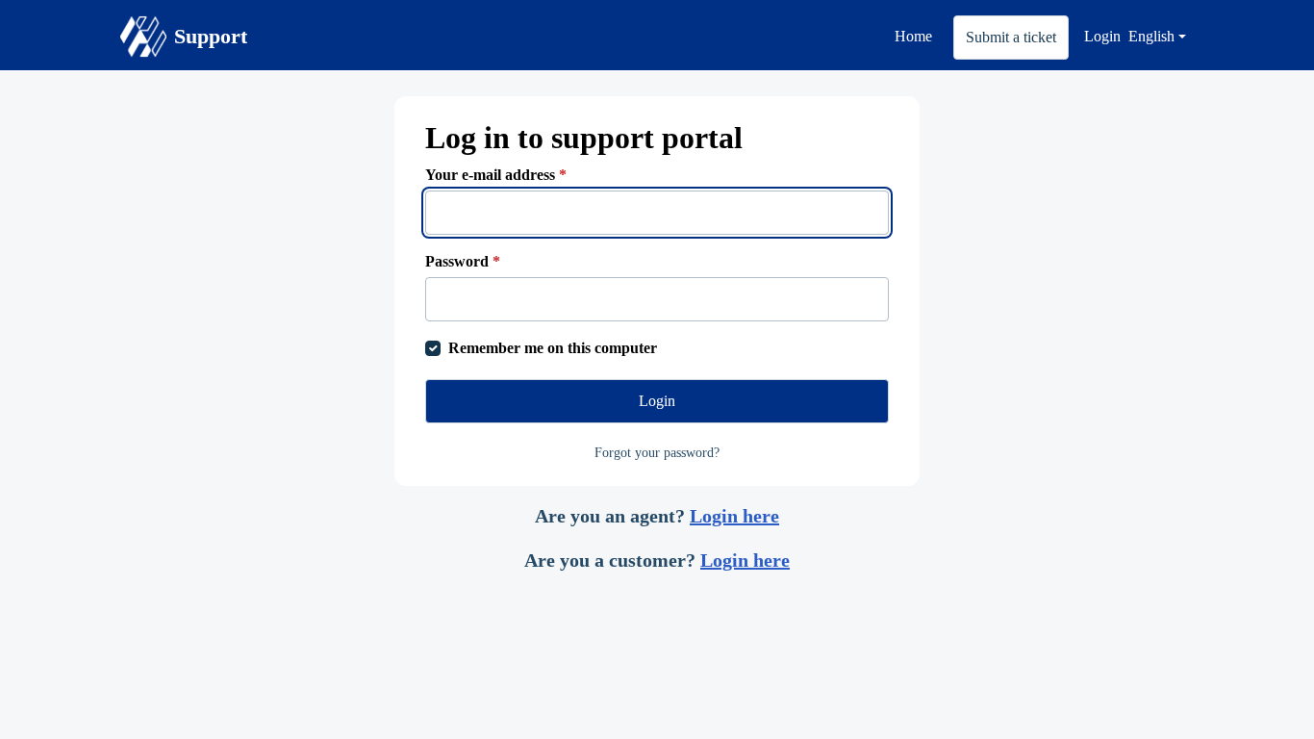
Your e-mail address (496, 174)
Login (1102, 36)
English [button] (1151, 36)
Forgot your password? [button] (657, 453)
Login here (734, 515)
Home (913, 36)
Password (462, 261)
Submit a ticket (1011, 37)
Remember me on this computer (552, 348)
